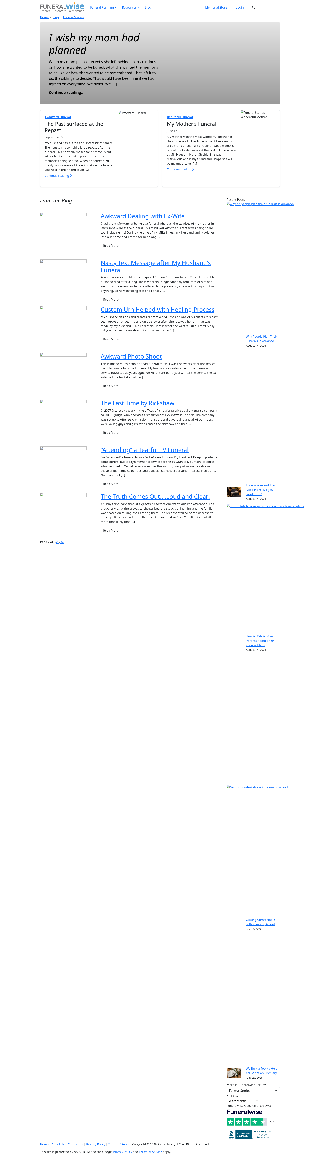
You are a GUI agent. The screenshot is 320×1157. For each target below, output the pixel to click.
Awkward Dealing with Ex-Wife (143, 216)
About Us (58, 1144)
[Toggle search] (253, 7)
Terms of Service (119, 1144)
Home (44, 17)
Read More (111, 246)
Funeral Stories (73, 17)
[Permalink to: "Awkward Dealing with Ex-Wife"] (63, 236)
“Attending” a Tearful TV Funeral (145, 450)
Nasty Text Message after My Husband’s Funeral (156, 266)
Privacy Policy (95, 1144)
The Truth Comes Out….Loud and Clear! (155, 496)
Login (240, 7)
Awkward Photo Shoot (131, 356)
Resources (129, 7)
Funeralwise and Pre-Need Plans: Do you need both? (260, 489)
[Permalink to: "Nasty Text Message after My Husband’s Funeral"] (63, 282)
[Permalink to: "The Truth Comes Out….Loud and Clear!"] (63, 516)
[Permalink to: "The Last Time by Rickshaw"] (63, 423)
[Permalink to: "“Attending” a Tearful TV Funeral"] (63, 469)
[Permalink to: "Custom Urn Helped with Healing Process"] (63, 329)
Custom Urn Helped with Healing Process (157, 310)
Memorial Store (216, 7)
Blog (148, 7)
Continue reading (57, 176)
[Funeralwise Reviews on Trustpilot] (251, 1118)
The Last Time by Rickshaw (137, 403)
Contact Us (75, 1144)
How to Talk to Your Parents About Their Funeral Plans (260, 640)
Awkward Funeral (58, 117)
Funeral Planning (102, 7)
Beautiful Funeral (180, 117)
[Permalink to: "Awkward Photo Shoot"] (63, 376)
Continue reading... (66, 92)
